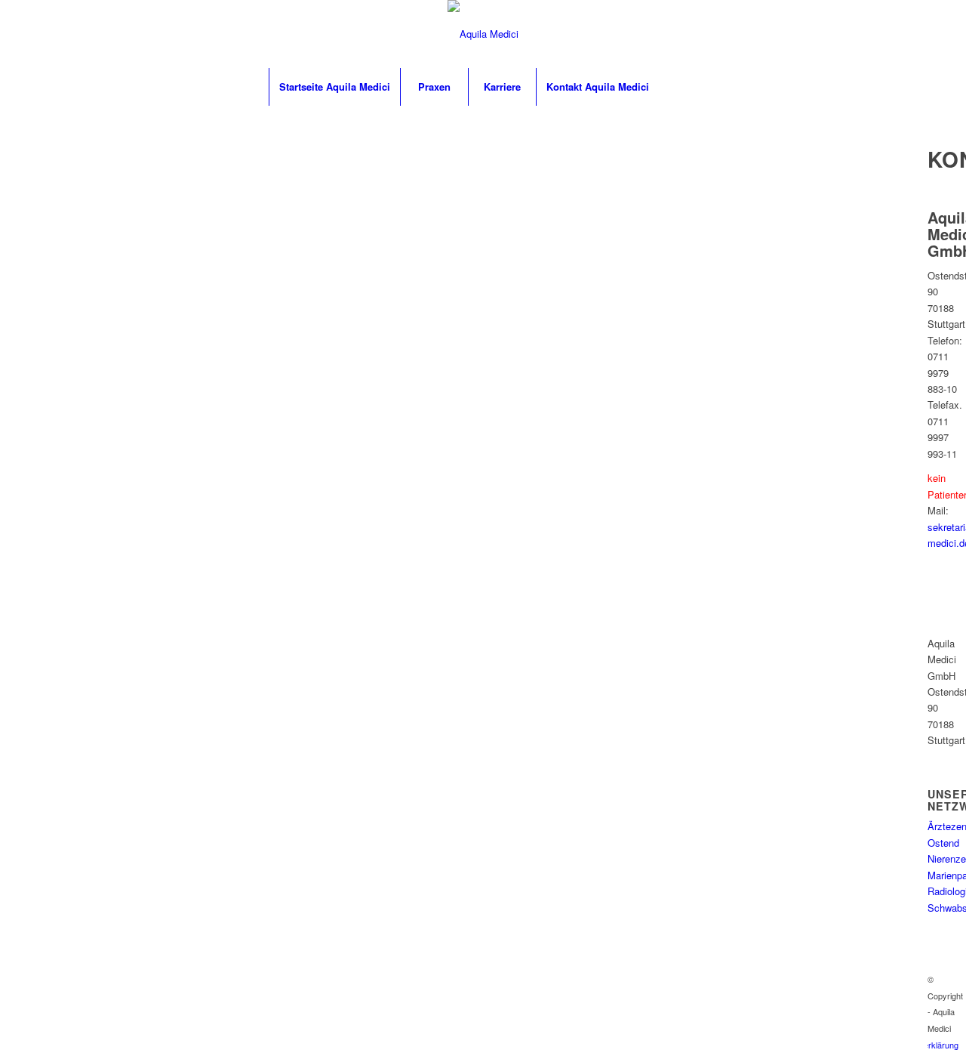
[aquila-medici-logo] (483, 34)
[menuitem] (334, 87)
